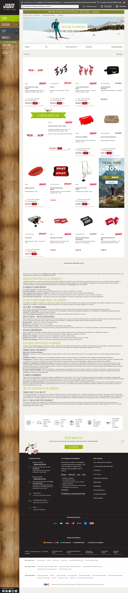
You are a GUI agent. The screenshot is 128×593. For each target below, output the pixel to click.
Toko (80, 361)
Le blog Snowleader (100, 494)
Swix (84, 361)
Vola (89, 361)
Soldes (49, 560)
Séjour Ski (73, 578)
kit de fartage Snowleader (34, 314)
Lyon (78, 474)
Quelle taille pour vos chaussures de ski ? (70, 566)
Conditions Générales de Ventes (73, 552)
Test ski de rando (61, 575)
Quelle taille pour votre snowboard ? (47, 569)
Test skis (52, 575)
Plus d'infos (64, 489)
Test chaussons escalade (99, 575)
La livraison (97, 470)
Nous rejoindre (98, 498)
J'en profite (95, 12)
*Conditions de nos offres (57, 552)
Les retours (97, 474)
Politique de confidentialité (89, 552)
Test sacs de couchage (43, 578)
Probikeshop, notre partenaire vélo (73, 493)
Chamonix (71, 474)
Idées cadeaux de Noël (92, 560)
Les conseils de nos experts (103, 462)
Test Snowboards (72, 575)
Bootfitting (97, 486)
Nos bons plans (41, 560)
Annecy (63, 474)
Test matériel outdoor (84, 575)
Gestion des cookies (104, 552)
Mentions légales (116, 552)
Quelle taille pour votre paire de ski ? (47, 566)
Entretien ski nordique (49, 15)
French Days (64, 560)
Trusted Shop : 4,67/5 (30, 2)
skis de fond (73, 284)
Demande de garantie (101, 478)
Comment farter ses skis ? (65, 569)
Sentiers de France (63, 578)
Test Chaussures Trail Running (85, 578)
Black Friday (56, 560)
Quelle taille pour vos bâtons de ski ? (92, 566)
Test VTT (53, 578)
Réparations (97, 482)
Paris (84, 474)
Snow (29, 15)
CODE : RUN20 (84, 12)
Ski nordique (36, 15)
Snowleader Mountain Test (76, 560)
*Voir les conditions (112, 206)
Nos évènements (99, 490)
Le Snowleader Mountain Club (103, 466)
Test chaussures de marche (115, 575)
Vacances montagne (42, 575)
